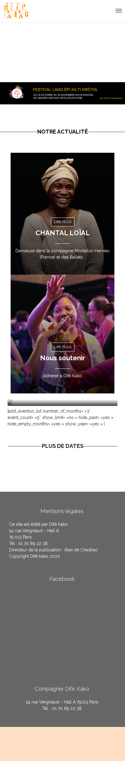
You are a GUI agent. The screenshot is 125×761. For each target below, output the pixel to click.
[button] (118, 9)
